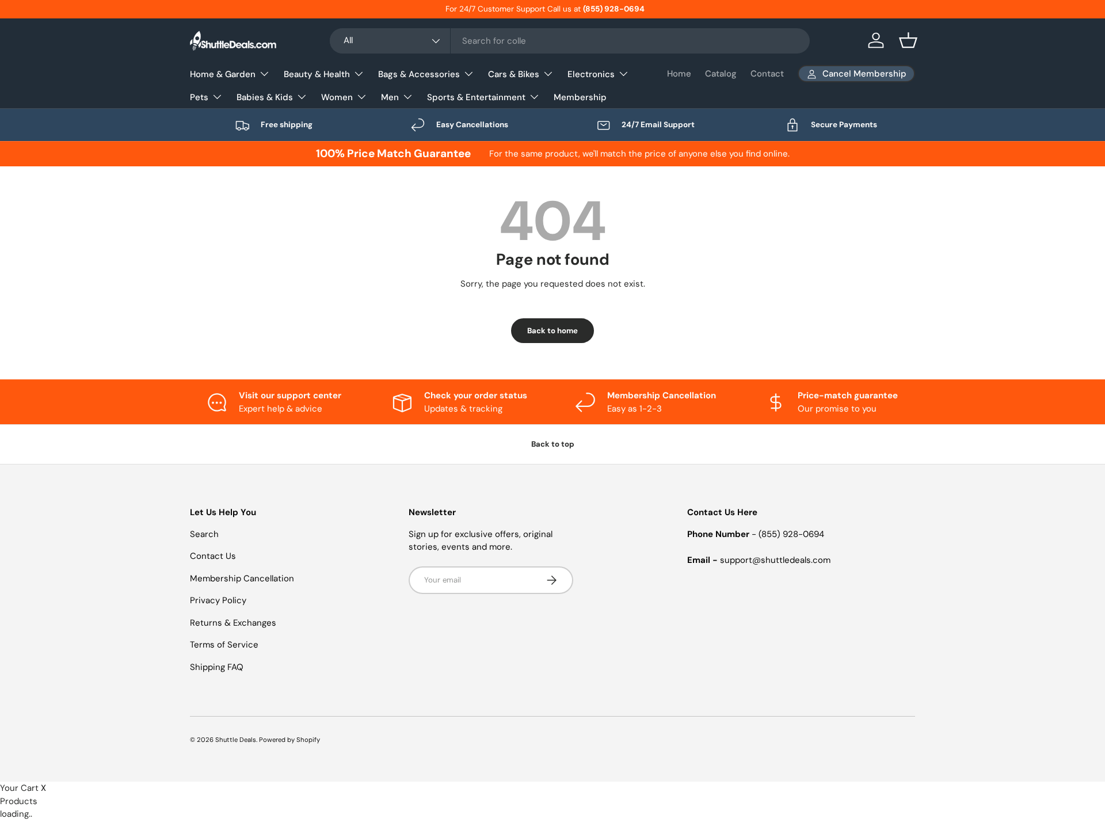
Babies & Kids (265, 97)
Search (204, 534)
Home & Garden (223, 74)
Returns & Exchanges (233, 623)
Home (679, 73)
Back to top (552, 444)
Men (390, 97)
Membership (580, 97)
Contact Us (213, 556)
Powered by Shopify (289, 740)
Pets (199, 97)
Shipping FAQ (216, 667)
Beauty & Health (317, 74)
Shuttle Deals (235, 740)
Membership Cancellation (242, 578)
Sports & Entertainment (476, 97)
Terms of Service (224, 644)
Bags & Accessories (419, 74)
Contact (767, 73)
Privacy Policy (218, 600)
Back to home (552, 331)
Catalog (721, 73)
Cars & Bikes (513, 74)
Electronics (591, 74)
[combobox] (570, 41)
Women (337, 97)
